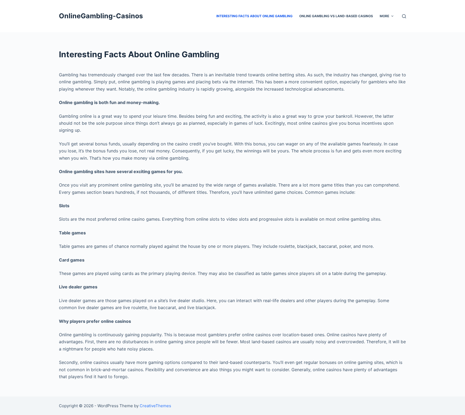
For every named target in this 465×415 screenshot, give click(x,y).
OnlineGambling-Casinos (101, 16)
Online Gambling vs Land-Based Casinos (336, 16)
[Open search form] (404, 16)
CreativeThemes (155, 405)
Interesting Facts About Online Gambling (254, 16)
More (384, 16)
